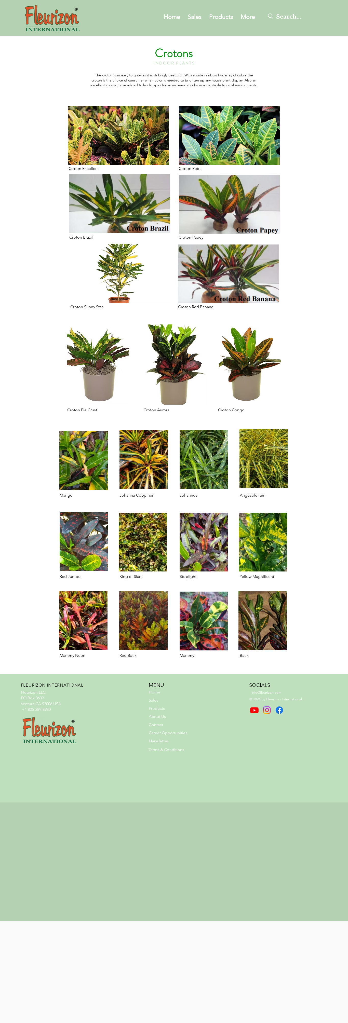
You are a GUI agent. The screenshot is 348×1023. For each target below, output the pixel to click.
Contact (156, 724)
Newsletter (158, 741)
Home (154, 692)
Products (157, 708)
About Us (157, 716)
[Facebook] (279, 710)
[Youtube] (254, 710)
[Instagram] (267, 710)
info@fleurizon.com (266, 692)
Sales (153, 700)
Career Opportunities (168, 732)
